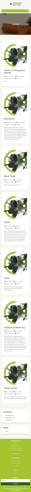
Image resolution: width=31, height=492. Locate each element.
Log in (7, 431)
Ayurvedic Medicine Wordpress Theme (14, 488)
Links (7, 278)
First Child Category (15, 445)
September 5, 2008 (10, 122)
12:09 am (17, 182)
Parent (15, 443)
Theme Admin (9, 78)
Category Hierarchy (14, 327)
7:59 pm (17, 333)
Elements (9, 118)
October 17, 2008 (9, 76)
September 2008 (10, 417)
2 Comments (17, 392)
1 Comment (16, 226)
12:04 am (17, 228)
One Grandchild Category (15, 450)
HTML (7, 222)
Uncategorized (15, 453)
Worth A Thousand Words (14, 71)
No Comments (19, 76)
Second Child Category (15, 448)
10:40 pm (17, 394)
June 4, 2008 (8, 392)
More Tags (9, 176)
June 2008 (8, 420)
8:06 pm (17, 284)
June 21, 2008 (8, 180)
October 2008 (9, 415)
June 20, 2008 (8, 282)
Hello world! (10, 388)
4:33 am (17, 78)
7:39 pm (17, 124)
